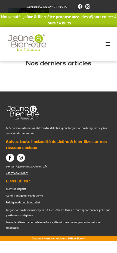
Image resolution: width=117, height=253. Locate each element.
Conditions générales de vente (24, 195)
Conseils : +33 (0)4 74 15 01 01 (48, 6)
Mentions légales (16, 188)
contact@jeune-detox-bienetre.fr (26, 166)
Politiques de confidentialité (23, 202)
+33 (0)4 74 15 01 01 (17, 173)
